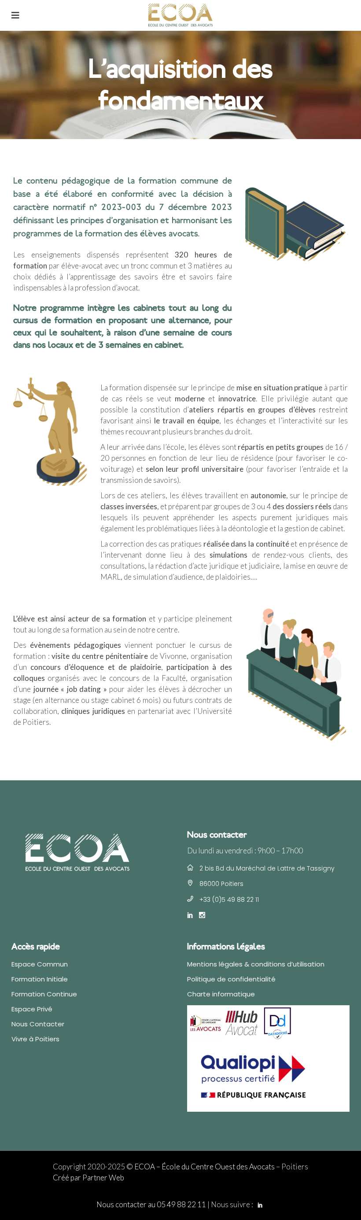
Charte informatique (221, 994)
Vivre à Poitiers (35, 1039)
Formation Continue (44, 994)
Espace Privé (31, 1009)
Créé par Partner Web (88, 1177)
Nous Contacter (37, 1024)
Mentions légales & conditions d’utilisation (255, 964)
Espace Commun (39, 964)
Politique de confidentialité (231, 979)
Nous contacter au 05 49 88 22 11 (151, 1204)
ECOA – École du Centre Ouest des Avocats (204, 1166)
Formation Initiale (39, 979)
